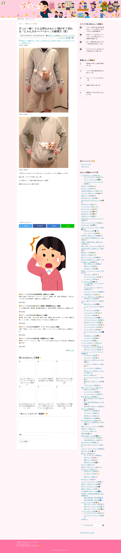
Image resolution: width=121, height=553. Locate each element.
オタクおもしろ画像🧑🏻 (88, 225)
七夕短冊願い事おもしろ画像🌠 (91, 491)
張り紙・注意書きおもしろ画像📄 (92, 259)
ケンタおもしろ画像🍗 (91, 279)
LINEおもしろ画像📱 (91, 231)
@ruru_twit (71, 350)
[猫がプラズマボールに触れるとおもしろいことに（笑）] (64, 369)
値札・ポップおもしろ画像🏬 (91, 257)
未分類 (84, 519)
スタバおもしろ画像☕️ (91, 274)
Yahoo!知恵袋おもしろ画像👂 (93, 440)
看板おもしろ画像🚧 (88, 252)
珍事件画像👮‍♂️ (86, 433)
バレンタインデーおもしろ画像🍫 (92, 482)
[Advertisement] (47, 206)
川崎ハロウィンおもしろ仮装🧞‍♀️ (94, 506)
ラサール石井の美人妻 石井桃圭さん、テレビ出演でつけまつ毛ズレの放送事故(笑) (95, 29)
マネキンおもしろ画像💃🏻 (92, 385)
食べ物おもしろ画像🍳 (89, 262)
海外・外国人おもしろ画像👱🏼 (91, 420)
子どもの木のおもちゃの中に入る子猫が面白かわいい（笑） (27, 406)
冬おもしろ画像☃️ (88, 464)
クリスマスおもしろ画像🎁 (90, 511)
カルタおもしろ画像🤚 (91, 473)
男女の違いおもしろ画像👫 (89, 198)
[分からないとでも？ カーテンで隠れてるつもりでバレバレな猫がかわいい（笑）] (46, 394)
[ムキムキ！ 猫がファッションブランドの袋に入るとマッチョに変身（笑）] (27, 369)
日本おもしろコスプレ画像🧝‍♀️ (93, 347)
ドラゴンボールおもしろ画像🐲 (94, 320)
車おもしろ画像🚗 (88, 409)
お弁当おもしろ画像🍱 (91, 268)
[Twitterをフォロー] (100, 2)
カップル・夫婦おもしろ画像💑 (91, 193)
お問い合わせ (20, 19)
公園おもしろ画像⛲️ (88, 429)
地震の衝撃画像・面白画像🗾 (93, 500)
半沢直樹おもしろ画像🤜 (92, 294)
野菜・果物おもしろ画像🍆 (93, 264)
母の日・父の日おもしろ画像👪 (91, 486)
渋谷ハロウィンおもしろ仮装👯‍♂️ (94, 504)
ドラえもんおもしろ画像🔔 (93, 313)
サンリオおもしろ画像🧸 (89, 340)
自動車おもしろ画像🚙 (92, 410)
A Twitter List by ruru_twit (87, 532)
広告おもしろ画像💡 (88, 255)
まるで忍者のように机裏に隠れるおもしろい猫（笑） (64, 406)
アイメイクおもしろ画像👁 (92, 368)
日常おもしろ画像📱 (88, 451)
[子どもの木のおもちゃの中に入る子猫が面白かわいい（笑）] (27, 394)
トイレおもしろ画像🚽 (88, 431)
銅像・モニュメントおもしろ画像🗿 (92, 426)
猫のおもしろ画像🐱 (54, 35)
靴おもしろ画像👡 (90, 375)
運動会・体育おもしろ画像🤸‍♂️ (90, 489)
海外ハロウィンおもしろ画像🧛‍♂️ (94, 509)
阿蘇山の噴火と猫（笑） (93, 85)
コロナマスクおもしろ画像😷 (93, 177)
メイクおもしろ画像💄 (91, 357)
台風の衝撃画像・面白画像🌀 (93, 497)
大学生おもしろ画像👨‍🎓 (88, 216)
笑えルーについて (30, 19)
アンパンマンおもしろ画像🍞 (93, 327)
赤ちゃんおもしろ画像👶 (89, 209)
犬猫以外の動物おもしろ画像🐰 (91, 191)
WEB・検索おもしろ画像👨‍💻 (90, 436)
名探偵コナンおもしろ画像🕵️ (93, 322)
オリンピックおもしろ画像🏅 (93, 394)
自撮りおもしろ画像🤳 (88, 204)
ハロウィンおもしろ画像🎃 (90, 502)
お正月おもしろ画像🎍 (89, 469)
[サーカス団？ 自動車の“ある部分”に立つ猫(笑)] (46, 369)
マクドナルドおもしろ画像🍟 (93, 277)
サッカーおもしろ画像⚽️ (92, 392)
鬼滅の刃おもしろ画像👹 (92, 304)
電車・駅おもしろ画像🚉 (90, 396)
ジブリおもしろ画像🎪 (91, 315)
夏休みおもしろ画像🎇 (91, 462)
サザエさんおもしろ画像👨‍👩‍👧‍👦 (93, 317)
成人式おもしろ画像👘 (88, 479)
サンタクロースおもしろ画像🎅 (94, 513)
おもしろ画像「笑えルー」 (62, 550)
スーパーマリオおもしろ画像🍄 (94, 324)
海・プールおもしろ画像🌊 (93, 455)
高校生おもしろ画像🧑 (88, 214)
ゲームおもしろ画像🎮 (92, 338)
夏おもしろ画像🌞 (88, 453)
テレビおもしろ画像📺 (89, 281)
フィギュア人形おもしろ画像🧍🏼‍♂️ (91, 343)
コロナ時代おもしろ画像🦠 (90, 175)
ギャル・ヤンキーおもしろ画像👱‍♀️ (92, 222)
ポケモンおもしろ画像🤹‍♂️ (92, 310)
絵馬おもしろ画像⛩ (90, 477)
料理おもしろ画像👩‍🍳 (91, 266)
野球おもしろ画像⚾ (91, 389)
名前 (20, 434)
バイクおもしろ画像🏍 (91, 413)
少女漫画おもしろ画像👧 (92, 336)
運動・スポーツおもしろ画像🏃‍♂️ (91, 387)
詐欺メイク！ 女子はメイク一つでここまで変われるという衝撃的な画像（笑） (95, 36)
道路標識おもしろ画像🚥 (92, 418)
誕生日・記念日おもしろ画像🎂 (91, 467)
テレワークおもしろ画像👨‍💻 (93, 179)
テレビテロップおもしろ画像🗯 (94, 291)
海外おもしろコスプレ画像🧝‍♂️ (93, 349)
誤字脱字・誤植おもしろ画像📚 (91, 235)
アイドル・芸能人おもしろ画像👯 (92, 297)
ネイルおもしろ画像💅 (91, 355)
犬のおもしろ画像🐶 (88, 188)
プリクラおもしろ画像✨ (89, 206)
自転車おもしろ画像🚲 (91, 416)
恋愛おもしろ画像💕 (88, 195)
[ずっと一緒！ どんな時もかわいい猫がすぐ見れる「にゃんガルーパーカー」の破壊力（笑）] (53, 226)
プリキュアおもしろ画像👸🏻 (93, 329)
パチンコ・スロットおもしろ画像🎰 (92, 448)
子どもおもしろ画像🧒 (89, 211)
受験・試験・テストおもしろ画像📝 (92, 246)
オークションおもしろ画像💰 (93, 437)
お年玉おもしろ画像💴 (91, 471)
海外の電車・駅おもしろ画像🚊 (94, 406)
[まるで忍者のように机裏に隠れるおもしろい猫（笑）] (64, 394)
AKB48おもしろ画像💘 (91, 298)
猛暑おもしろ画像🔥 (91, 460)
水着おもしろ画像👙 (91, 457)
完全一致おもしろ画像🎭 (90, 442)
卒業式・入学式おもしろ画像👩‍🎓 (91, 484)
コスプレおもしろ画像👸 (90, 345)
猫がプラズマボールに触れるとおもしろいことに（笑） (64, 381)
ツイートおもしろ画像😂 (92, 233)
